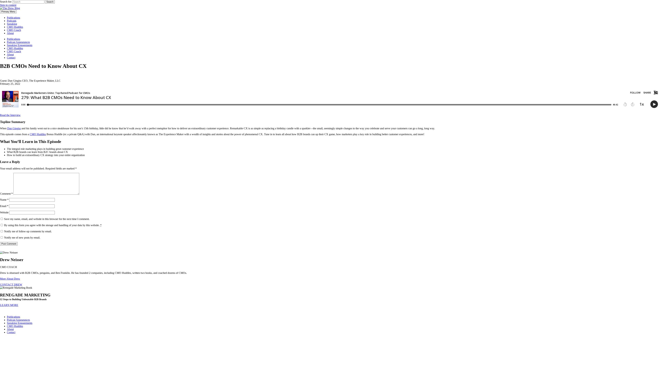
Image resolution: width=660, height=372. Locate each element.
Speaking (12, 23)
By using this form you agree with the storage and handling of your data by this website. (53, 225)
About (10, 33)
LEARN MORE (9, 305)
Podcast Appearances (18, 42)
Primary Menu (8, 11)
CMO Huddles (15, 26)
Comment (6, 193)
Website (4, 212)
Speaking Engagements (19, 45)
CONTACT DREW (11, 284)
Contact (11, 57)
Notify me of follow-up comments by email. (28, 231)
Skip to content (8, 5)
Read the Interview (10, 115)
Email (4, 206)
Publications (13, 17)
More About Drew (10, 278)
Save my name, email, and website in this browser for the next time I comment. (47, 219)
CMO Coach (14, 30)
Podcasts (11, 20)
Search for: (6, 1)
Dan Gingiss (14, 128)
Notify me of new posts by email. (22, 237)
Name (4, 199)
